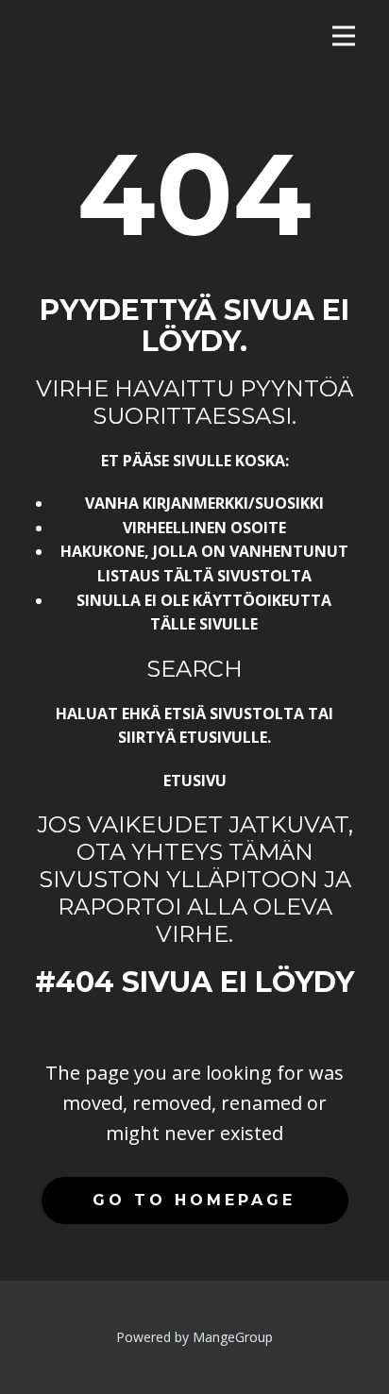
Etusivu (195, 780)
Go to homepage (194, 1200)
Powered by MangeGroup (194, 1337)
